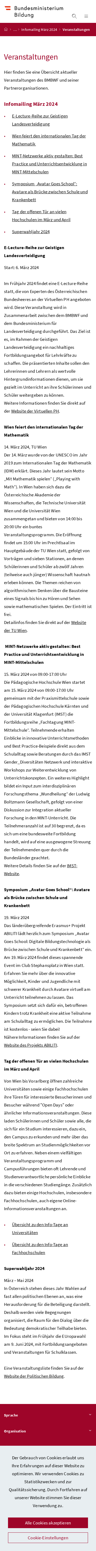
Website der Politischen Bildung (34, 1376)
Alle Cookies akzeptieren (48, 1523)
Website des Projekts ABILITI (30, 1045)
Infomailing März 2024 (39, 29)
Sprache (11, 1415)
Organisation (15, 1431)
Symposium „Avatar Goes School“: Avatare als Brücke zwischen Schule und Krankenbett (50, 192)
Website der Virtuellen (35, 411)
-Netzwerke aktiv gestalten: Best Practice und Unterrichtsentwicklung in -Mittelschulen (49, 164)
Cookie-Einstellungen (48, 1538)
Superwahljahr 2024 (31, 231)
